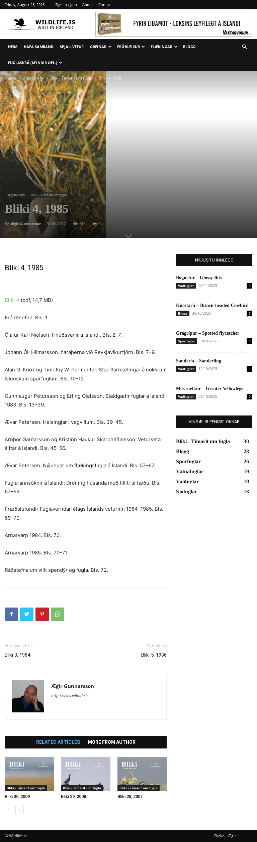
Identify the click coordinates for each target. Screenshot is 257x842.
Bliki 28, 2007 (130, 796)
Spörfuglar (186, 341)
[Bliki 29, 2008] (85, 774)
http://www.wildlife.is (70, 695)
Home (10, 78)
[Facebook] (11, 614)
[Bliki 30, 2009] (29, 774)
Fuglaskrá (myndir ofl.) (32, 62)
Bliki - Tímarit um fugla (71, 78)
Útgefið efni (33, 78)
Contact (105, 4)
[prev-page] (9, 810)
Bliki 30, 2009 (17, 796)
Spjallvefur (72, 46)
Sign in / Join (66, 4)
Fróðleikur (128, 46)
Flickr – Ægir (225, 836)
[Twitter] (26, 614)
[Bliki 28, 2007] (142, 774)
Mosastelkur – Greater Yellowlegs (209, 388)
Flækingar (161, 46)
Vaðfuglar (186, 285)
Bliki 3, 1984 (17, 655)
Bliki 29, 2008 (73, 796)
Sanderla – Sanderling (198, 360)
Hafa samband (39, 46)
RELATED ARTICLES (58, 742)
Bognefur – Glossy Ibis (199, 277)
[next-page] (19, 810)
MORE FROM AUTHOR (112, 742)
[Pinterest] (42, 614)
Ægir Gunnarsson (26, 223)
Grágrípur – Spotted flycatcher (207, 333)
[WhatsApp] (57, 614)
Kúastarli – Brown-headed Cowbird (212, 305)
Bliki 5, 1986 (154, 655)
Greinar (98, 46)
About (87, 4)
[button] (244, 47)
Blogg (189, 46)
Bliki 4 (12, 300)
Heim (12, 46)
